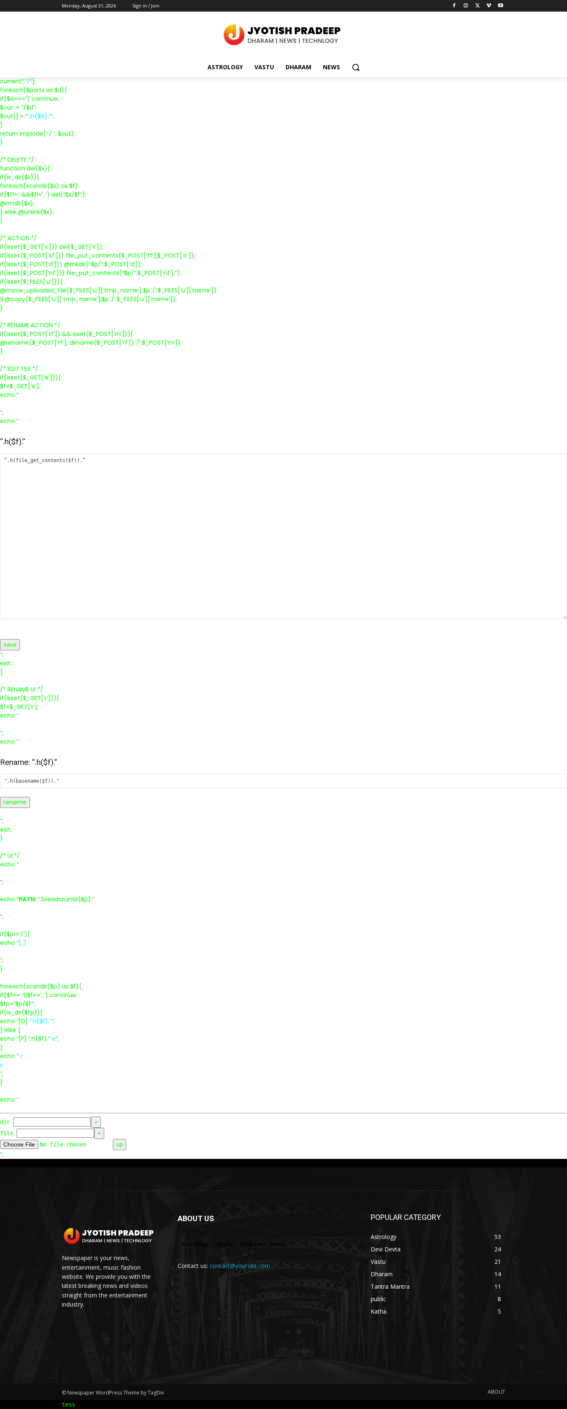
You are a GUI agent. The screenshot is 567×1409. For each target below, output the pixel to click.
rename (15, 802)
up (119, 1144)
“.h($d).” (39, 116)
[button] (356, 67)
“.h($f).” (40, 1021)
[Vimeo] (489, 6)
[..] (22, 943)
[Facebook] (454, 6)
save (10, 644)
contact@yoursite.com (240, 1266)
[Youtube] (500, 6)
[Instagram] (466, 6)
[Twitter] (477, 6)
